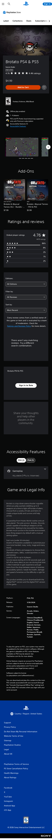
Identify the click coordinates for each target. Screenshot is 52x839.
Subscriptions (41, 21)
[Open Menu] (3, 4)
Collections (18, 21)
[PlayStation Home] (26, 4)
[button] (18, 126)
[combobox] (26, 284)
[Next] (48, 147)
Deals (28, 21)
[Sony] (46, 837)
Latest (6, 21)
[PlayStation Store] (12, 12)
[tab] (21, 460)
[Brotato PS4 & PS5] (21, 147)
